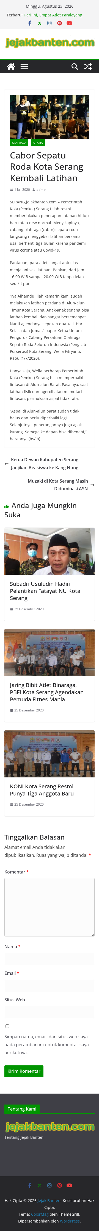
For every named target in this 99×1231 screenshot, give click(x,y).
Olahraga (19, 143)
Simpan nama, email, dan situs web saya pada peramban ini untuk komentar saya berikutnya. (46, 1045)
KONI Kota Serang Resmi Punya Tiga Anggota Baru (42, 790)
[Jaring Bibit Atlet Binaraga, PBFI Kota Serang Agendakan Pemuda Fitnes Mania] (49, 633)
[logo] (49, 1122)
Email (11, 973)
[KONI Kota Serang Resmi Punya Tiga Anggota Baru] (49, 734)
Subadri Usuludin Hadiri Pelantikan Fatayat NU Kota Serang (45, 591)
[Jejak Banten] (11, 66)
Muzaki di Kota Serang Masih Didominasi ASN (58, 485)
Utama (38, 143)
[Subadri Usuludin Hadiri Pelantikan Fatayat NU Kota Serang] (49, 532)
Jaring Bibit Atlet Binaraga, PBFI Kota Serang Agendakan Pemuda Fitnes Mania (47, 692)
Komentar (16, 872)
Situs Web (14, 1000)
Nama (12, 947)
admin (41, 189)
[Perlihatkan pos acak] (88, 66)
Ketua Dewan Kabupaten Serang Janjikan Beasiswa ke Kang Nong (44, 464)
